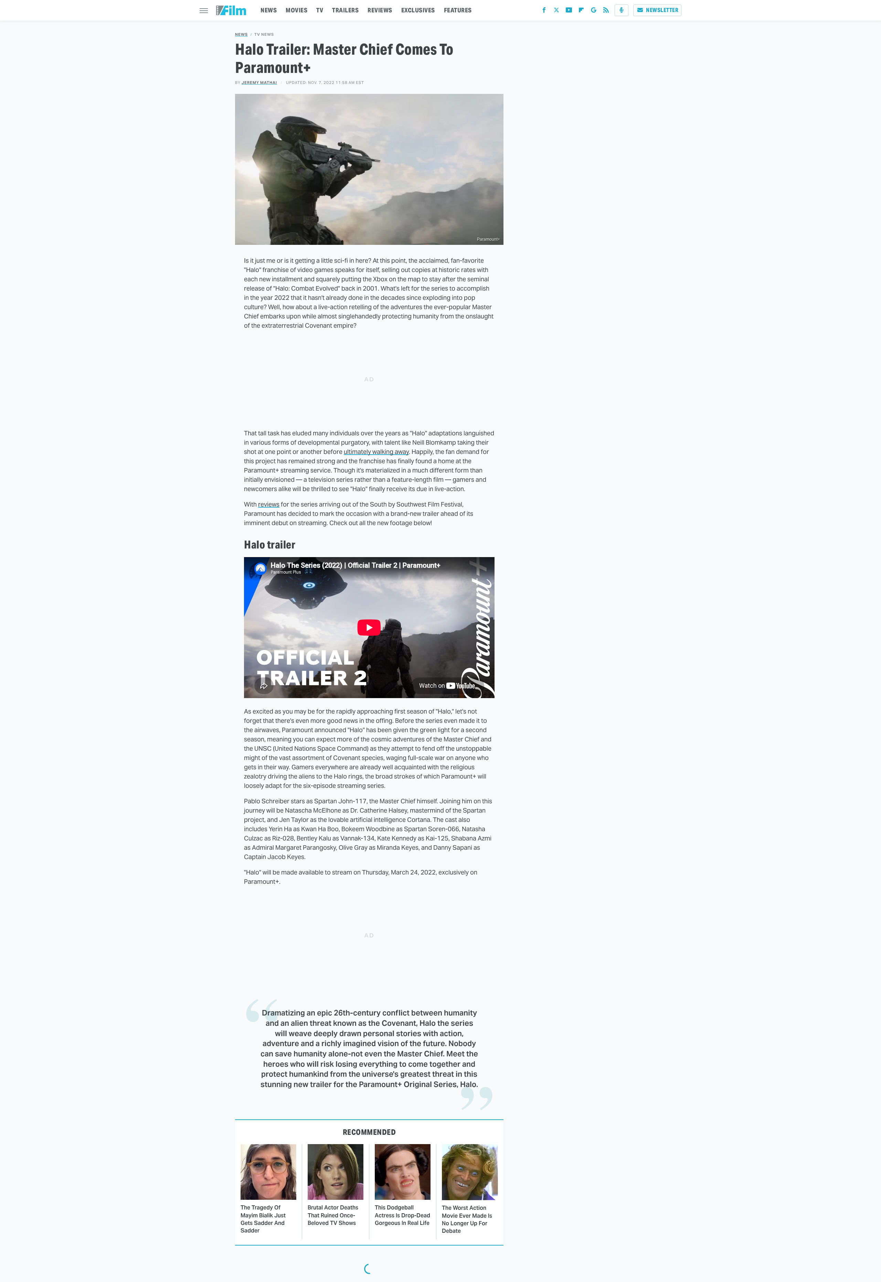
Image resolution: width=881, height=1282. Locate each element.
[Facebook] (544, 11)
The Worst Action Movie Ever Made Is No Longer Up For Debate (467, 1219)
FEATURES (458, 10)
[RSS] (606, 11)
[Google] (593, 11)
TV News (264, 34)
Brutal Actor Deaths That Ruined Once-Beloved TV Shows (333, 1215)
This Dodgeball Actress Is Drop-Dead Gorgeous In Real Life (402, 1215)
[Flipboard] (581, 11)
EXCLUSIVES (418, 10)
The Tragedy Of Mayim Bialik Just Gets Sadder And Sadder (263, 1219)
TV (319, 10)
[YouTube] (569, 11)
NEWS (269, 10)
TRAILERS (345, 10)
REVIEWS (380, 10)
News (241, 34)
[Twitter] (556, 11)
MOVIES (296, 10)
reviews (268, 504)
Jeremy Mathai (259, 82)
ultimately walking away (376, 452)
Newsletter (662, 10)
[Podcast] (621, 10)
